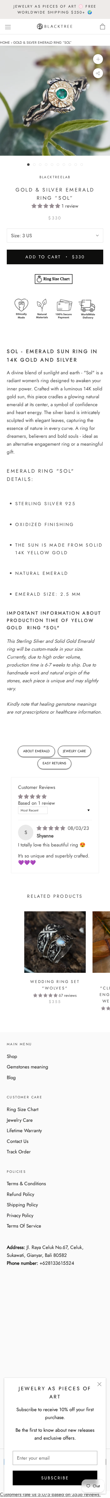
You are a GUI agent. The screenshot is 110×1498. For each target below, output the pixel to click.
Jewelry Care (20, 1120)
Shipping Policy (22, 1204)
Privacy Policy (20, 1215)
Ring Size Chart (22, 1109)
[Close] (99, 1384)
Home (5, 42)
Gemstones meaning (27, 1066)
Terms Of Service (24, 1225)
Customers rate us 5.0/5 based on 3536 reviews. (50, 1494)
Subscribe (55, 1478)
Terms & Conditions (26, 1183)
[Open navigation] (8, 26)
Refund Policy (20, 1194)
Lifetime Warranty (24, 1130)
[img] (52, 828)
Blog (11, 1077)
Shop (12, 1056)
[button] (46, 206)
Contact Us (17, 1141)
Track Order (19, 1151)
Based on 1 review (36, 803)
